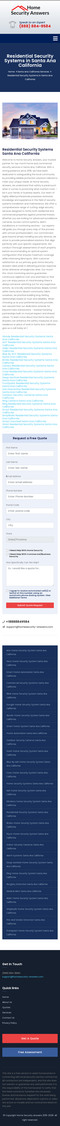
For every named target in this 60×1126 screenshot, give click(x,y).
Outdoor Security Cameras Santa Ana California (25, 396)
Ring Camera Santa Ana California (22, 401)
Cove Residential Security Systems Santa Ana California (29, 373)
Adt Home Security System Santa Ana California (26, 792)
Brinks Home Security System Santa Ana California (27, 824)
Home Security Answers (29, 1115)
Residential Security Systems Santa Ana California (27, 814)
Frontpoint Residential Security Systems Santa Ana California (26, 384)
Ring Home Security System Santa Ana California (26, 875)
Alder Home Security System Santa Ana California (27, 900)
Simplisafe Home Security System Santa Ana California (29, 910)
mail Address (13, 476)
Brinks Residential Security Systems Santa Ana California (30, 361)
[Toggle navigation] (55, 38)
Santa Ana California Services (33, 71)
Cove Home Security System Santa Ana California (27, 774)
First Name (12, 447)
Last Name (12, 462)
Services (6, 1012)
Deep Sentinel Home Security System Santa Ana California (29, 864)
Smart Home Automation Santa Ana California (25, 673)
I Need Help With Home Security (26, 550)
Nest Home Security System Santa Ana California (27, 663)
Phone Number (14, 490)
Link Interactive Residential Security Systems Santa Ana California (29, 390)
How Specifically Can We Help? (22, 562)
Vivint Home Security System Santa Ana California (27, 752)
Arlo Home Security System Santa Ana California (26, 652)
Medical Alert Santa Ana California (23, 891)
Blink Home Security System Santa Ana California (26, 695)
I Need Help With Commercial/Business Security (29, 555)
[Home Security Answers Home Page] (30, 10)
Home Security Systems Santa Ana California (29, 783)
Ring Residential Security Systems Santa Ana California (29, 405)
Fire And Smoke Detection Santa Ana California (25, 921)
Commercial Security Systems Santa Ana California (27, 684)
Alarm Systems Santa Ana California (24, 855)
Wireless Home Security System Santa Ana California (29, 803)
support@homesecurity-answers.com (29, 627)
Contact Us (8, 1017)
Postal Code (12, 505)
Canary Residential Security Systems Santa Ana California (28, 367)
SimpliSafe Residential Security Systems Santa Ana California (30, 417)
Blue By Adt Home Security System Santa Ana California (28, 763)
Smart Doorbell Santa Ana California (24, 421)
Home (11, 71)
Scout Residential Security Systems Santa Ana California (29, 411)
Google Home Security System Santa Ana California (28, 706)
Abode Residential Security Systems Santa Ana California (27, 338)
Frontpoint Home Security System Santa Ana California (29, 932)
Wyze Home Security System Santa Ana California (27, 835)
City (8, 519)
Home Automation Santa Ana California (26, 733)
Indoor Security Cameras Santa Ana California (25, 846)
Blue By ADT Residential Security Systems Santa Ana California (27, 355)
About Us (7, 1002)
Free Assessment (30, 1052)
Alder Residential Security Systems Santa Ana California (29, 349)
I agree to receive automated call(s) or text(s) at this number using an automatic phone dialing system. (30, 594)
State (9, 533)
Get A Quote (30, 1038)
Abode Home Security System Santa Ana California (27, 717)
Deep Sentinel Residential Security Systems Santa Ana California (28, 379)
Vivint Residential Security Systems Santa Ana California (29, 425)
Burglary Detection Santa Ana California (27, 884)
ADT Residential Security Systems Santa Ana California (29, 343)
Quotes (6, 1007)
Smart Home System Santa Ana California (28, 726)
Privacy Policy (9, 1022)
